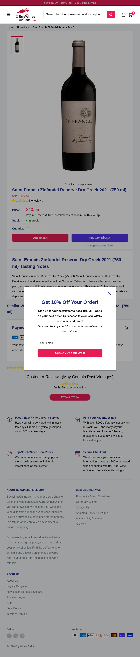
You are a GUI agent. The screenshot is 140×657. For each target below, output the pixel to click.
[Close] (109, 293)
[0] (130, 15)
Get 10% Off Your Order (70, 352)
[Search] (111, 14)
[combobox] (75, 14)
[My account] (123, 15)
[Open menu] (8, 14)
